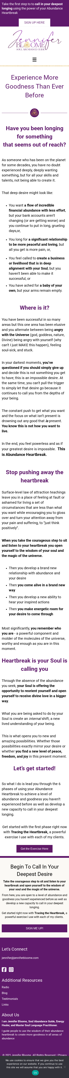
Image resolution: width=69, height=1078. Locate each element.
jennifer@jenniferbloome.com (20, 958)
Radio (5, 987)
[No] (64, 1067)
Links (5, 1004)
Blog (4, 993)
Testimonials (10, 998)
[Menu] (34, 59)
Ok (35, 1072)
